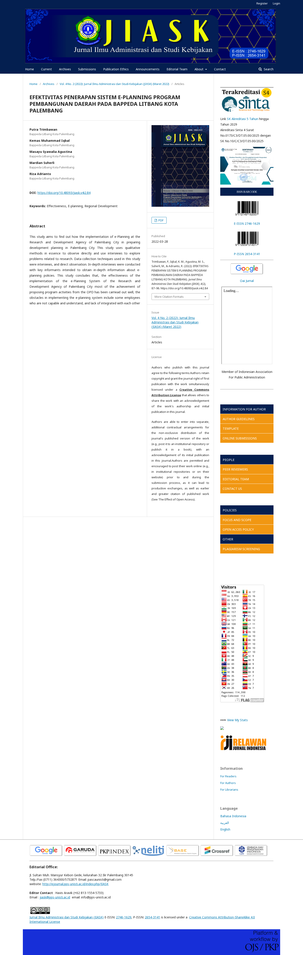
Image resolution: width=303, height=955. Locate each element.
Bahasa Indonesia (233, 816)
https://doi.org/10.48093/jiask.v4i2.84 (64, 193)
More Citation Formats (169, 297)
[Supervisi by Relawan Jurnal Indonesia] (243, 750)
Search (268, 69)
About (199, 69)
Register (262, 3)
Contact (220, 69)
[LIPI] (251, 855)
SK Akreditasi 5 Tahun (242, 119)
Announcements (147, 69)
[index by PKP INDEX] (114, 855)
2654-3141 (152, 917)
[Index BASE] (182, 855)
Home (29, 69)
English (225, 829)
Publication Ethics (116, 69)
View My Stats (237, 720)
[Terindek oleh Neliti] (148, 855)
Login (276, 3)
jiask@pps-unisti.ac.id (55, 897)
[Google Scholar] (246, 269)
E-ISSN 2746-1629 (247, 223)
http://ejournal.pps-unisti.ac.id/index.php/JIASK (75, 884)
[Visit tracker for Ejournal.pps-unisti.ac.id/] (222, 729)
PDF (160, 220)
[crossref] (217, 855)
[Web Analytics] (223, 720)
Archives (65, 69)
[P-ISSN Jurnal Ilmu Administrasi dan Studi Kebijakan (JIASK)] (246, 238)
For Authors (228, 783)
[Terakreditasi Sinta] (246, 100)
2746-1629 (123, 917)
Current (46, 69)
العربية (224, 823)
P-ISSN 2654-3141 (247, 254)
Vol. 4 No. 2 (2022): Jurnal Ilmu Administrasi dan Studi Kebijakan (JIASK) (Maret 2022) (114, 84)
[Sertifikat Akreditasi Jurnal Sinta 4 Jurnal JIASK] (246, 166)
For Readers (228, 776)
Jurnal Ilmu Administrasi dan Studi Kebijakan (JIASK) (67, 917)
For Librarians (229, 790)
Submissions (87, 69)
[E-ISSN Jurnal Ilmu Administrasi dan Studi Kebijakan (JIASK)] (246, 208)
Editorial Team (177, 69)
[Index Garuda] (80, 855)
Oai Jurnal (247, 281)
